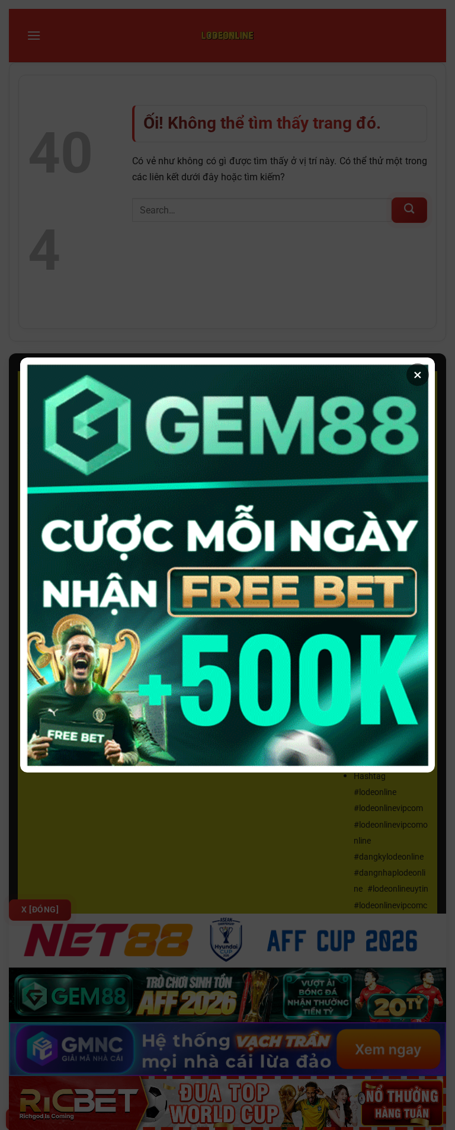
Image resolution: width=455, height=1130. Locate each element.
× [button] (418, 375)
